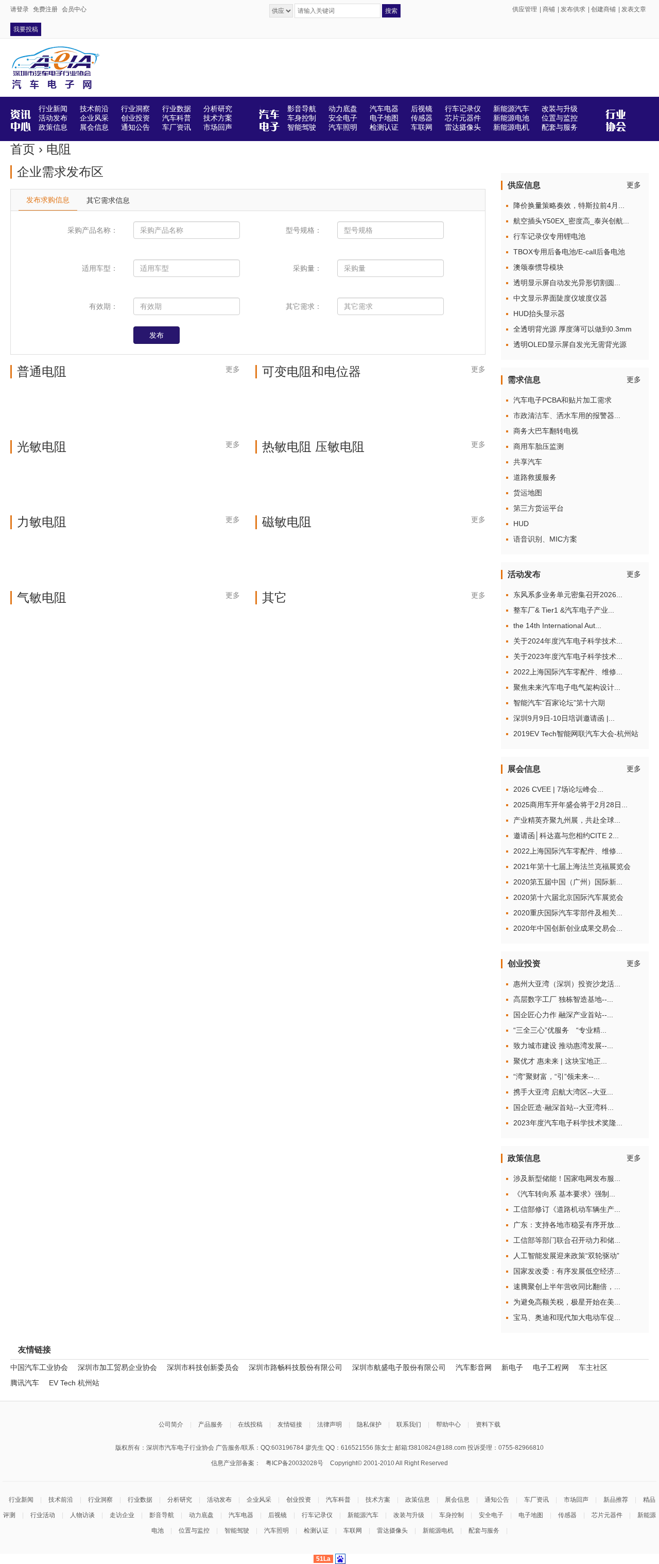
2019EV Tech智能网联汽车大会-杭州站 (575, 733)
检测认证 (316, 1530)
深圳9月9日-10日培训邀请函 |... (564, 718)
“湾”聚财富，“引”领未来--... (556, 1076)
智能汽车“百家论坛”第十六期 (559, 703)
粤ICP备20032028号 (294, 1463)
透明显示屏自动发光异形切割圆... (566, 283)
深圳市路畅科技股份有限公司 (295, 1367)
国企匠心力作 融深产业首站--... (563, 1015)
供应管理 (524, 9)
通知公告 (496, 1499)
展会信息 (457, 1499)
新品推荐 (615, 1499)
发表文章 (633, 9)
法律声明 (329, 1424)
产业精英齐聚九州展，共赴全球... (566, 820)
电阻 (58, 149)
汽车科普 (338, 1499)
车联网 (352, 1530)
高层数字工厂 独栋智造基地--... (563, 999)
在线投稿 (250, 1424)
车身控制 (451, 1515)
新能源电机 (438, 1530)
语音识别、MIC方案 (545, 539)
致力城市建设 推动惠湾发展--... (563, 1045)
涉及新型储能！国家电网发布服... (566, 1178)
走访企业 (122, 1515)
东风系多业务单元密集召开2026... (567, 594)
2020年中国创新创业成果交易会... (567, 928)
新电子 (512, 1367)
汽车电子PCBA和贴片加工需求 (562, 400)
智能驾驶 (236, 1530)
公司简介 (171, 1424)
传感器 (567, 1515)
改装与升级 (408, 1515)
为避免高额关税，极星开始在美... (566, 1302)
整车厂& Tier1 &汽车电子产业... (563, 610)
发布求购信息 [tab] (48, 200)
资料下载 (488, 1424)
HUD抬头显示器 (539, 313)
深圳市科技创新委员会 (203, 1367)
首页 (22, 149)
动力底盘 (201, 1515)
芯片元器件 (607, 1515)
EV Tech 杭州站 (74, 1383)
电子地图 (530, 1515)
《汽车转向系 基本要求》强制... (564, 1194)
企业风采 (259, 1499)
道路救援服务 (535, 477)
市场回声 (576, 1499)
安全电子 (491, 1515)
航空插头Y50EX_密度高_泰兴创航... (571, 221)
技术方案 (378, 1499)
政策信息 (417, 1499)
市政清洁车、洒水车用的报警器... (566, 415)
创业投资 (298, 1499)
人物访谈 (82, 1515)
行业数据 (140, 1499)
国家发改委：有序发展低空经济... (566, 1271)
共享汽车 (527, 462)
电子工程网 (551, 1367)
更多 (233, 369)
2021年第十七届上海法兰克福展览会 (572, 866)
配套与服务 (484, 1530)
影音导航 (161, 1515)
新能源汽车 (363, 1515)
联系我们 (408, 1424)
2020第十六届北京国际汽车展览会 (568, 897)
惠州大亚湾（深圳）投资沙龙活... (566, 984)
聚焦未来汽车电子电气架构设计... (566, 687)
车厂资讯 (536, 1499)
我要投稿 (25, 29)
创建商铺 (603, 9)
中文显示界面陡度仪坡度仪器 (560, 298)
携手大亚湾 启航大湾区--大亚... (563, 1092)
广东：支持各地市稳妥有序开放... (566, 1225)
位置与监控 (194, 1530)
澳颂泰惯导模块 (538, 267)
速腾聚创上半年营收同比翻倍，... (566, 1286)
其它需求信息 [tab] (108, 200)
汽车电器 (241, 1515)
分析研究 (179, 1499)
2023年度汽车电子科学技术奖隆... (567, 1123)
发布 (156, 335)
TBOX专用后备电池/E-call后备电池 (569, 252)
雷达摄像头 (392, 1530)
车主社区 (593, 1367)
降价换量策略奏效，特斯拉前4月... (569, 205)
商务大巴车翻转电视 (545, 431)
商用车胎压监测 (538, 446)
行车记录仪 (317, 1515)
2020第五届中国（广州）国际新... (567, 882)
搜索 (391, 10)
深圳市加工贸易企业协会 (117, 1367)
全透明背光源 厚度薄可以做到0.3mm (572, 329)
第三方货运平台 (538, 508)
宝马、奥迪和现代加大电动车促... (566, 1317)
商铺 (549, 9)
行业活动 (42, 1515)
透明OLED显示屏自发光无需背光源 (570, 344)
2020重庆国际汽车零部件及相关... (567, 913)
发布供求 (573, 9)
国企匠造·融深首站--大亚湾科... (563, 1107)
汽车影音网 (474, 1367)
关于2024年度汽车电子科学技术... (567, 641)
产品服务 (210, 1424)
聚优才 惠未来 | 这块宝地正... (560, 1061)
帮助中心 (448, 1424)
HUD (521, 523)
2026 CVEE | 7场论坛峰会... (558, 789)
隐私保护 (369, 1424)
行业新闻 (21, 1499)
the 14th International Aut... (557, 625)
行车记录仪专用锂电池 (549, 236)
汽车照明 (276, 1530)
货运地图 (527, 493)
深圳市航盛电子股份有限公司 (399, 1367)
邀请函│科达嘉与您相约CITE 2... (566, 835)
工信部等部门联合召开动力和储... (566, 1240)
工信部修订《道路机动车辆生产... (566, 1209)
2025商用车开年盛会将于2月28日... (570, 805)
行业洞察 (100, 1499)
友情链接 (290, 1424)
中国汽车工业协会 (39, 1367)
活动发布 (219, 1499)
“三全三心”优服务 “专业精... (559, 1030)
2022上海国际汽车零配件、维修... (567, 672)
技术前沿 (60, 1499)
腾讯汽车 (24, 1383)
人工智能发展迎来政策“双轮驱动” (566, 1256)
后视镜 (277, 1515)
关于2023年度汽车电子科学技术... (567, 656)
